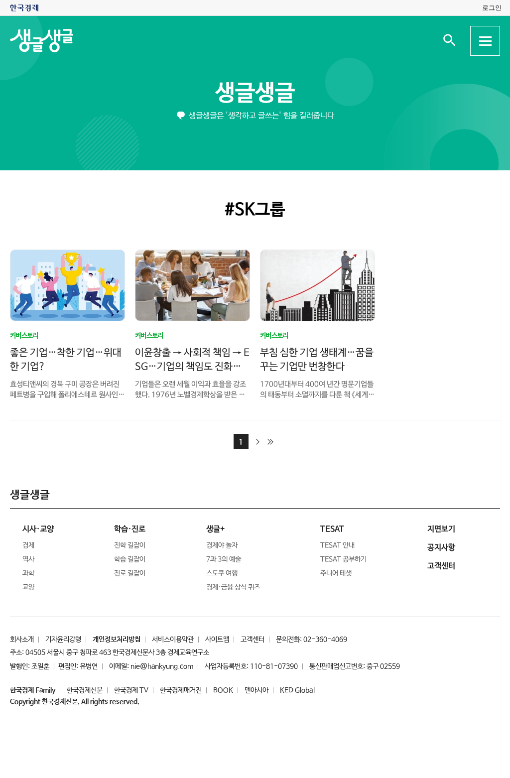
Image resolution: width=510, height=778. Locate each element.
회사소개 (22, 640)
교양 (28, 587)
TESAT (332, 529)
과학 (28, 573)
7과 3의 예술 (223, 559)
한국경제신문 (85, 690)
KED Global (297, 690)
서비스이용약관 (173, 640)
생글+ (215, 529)
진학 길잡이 (129, 545)
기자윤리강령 (63, 640)
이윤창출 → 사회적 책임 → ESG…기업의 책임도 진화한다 (192, 367)
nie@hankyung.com (161, 666)
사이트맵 (217, 640)
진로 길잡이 (129, 573)
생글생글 (255, 93)
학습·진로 (129, 529)
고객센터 (252, 640)
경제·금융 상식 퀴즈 (233, 587)
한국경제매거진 (181, 690)
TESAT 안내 (337, 545)
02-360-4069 (325, 640)
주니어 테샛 (336, 573)
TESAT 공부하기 (343, 559)
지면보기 (441, 529)
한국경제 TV (131, 690)
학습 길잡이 (129, 559)
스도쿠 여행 (222, 573)
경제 (28, 545)
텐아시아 (256, 690)
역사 (28, 559)
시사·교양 (38, 529)
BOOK (223, 690)
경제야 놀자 (222, 545)
